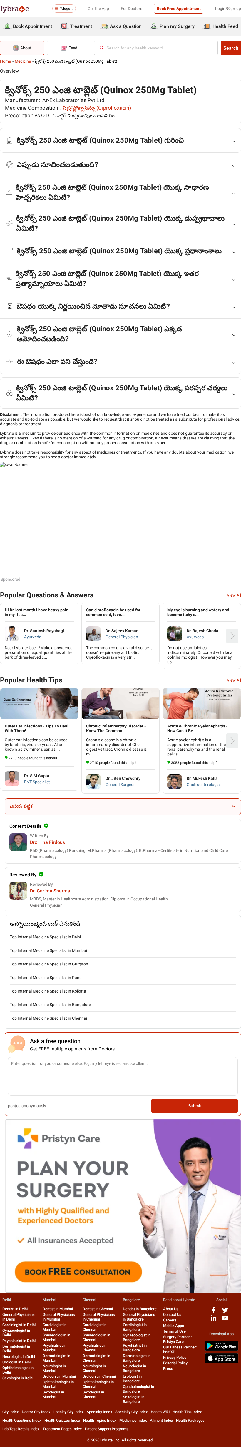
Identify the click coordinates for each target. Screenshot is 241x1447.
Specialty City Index (131, 1412)
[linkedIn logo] (213, 1320)
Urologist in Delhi (16, 1362)
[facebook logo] (213, 1312)
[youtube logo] (225, 1320)
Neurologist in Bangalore (134, 1368)
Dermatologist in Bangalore (136, 1358)
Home (5, 61)
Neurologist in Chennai (94, 1368)
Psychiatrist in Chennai (94, 1347)
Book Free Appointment (179, 8)
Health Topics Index (99, 1420)
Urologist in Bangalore (132, 1378)
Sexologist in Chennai (93, 1394)
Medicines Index (133, 1420)
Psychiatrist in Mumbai (54, 1347)
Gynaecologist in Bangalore (136, 1337)
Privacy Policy (174, 1357)
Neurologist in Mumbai (54, 1368)
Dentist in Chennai (98, 1309)
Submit (194, 1105)
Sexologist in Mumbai (53, 1394)
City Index (10, 1412)
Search (230, 48)
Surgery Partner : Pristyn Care (177, 1339)
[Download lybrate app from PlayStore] (222, 1350)
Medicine (23, 61)
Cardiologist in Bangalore (135, 1327)
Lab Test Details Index (21, 1429)
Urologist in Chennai (99, 1376)
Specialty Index (99, 1412)
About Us (170, 1309)
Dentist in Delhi (15, 1309)
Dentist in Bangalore (140, 1309)
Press (168, 1368)
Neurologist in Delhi (18, 1356)
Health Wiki (160, 1412)
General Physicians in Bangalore (139, 1316)
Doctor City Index (36, 1412)
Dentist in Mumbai (58, 1309)
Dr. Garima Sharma (50, 891)
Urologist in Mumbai (59, 1376)
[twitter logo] (225, 1312)
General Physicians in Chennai (99, 1316)
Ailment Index (161, 1420)
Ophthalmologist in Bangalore (138, 1388)
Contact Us (172, 1314)
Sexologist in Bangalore (133, 1399)
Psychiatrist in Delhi (19, 1340)
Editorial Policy (175, 1363)
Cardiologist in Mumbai (54, 1327)
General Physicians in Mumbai (59, 1316)
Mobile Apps (173, 1325)
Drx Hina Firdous (47, 842)
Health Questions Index (21, 1420)
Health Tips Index (187, 1412)
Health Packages (190, 1420)
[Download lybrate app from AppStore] (222, 1362)
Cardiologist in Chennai (94, 1327)
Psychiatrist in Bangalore (135, 1347)
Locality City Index (68, 1412)
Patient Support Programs (106, 1429)
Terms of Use (174, 1331)
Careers (170, 1320)
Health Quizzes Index (62, 1420)
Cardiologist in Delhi (19, 1325)
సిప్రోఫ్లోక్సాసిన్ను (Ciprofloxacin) (97, 108)
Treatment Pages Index (62, 1429)
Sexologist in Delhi (17, 1378)
